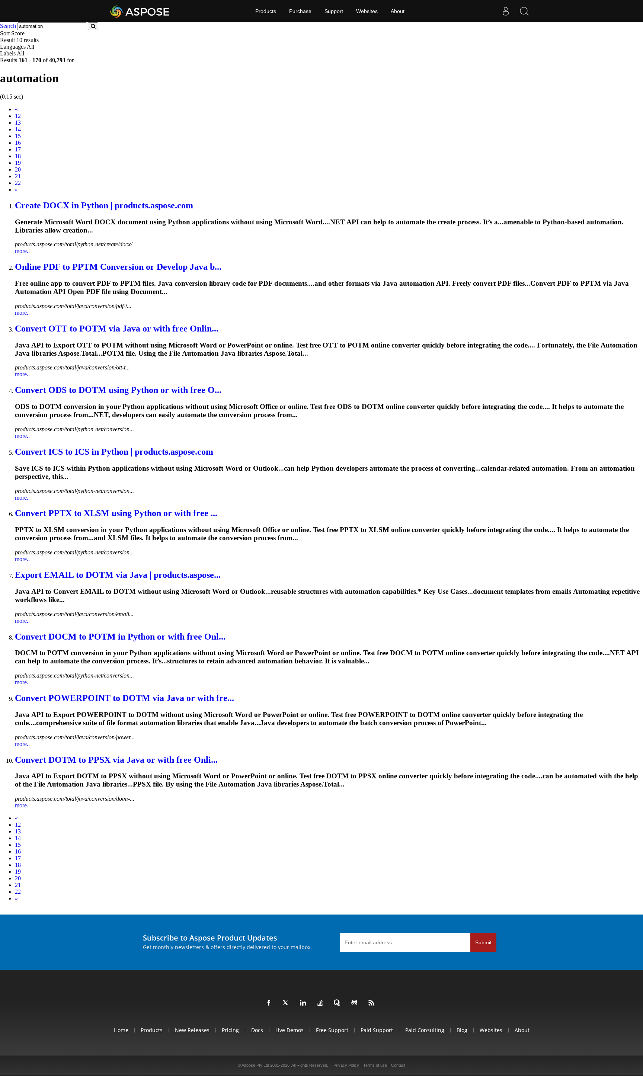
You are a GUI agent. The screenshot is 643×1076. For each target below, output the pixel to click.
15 (18, 136)
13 (18, 122)
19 (18, 163)
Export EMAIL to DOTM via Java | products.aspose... (118, 575)
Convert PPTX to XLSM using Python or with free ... (116, 513)
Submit (483, 942)
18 (18, 156)
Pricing (230, 1030)
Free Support (332, 1030)
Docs (257, 1030)
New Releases (192, 1030)
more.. (22, 251)
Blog (462, 1030)
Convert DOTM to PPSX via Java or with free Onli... (116, 760)
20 (18, 169)
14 (18, 129)
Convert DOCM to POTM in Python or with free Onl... (120, 636)
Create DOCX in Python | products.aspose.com (104, 205)
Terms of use (375, 1065)
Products (265, 11)
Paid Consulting (424, 1030)
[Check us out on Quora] (338, 1003)
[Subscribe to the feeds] (373, 1003)
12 (18, 116)
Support (333, 11)
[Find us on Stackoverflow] (321, 1003)
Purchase (300, 11)
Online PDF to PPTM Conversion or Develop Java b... (118, 267)
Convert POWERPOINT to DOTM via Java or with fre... (124, 698)
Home (121, 1030)
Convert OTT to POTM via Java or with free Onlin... (116, 328)
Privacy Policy (346, 1065)
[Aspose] (140, 11)
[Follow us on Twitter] (287, 1003)
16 (18, 143)
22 (18, 183)
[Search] (524, 11)
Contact (398, 1065)
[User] (505, 11)
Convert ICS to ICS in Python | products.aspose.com (114, 452)
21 (18, 176)
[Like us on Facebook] (270, 1003)
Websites (367, 11)
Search (8, 26)
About (397, 11)
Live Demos (289, 1030)
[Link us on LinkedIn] (304, 1003)
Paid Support (377, 1030)
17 (18, 149)
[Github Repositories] (356, 1003)
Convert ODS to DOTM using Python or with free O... (118, 390)
